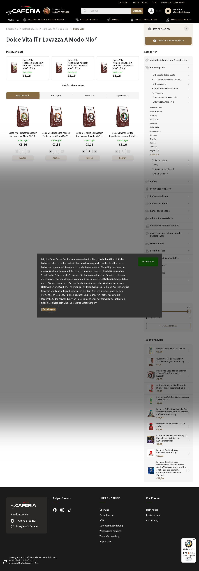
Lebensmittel (157, 243)
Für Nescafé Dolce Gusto (163, 75)
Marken (154, 287)
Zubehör (154, 280)
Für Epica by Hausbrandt (163, 169)
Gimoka (153, 135)
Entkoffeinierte (156, 107)
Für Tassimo (157, 93)
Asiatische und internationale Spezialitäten (165, 234)
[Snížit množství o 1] (17, 151)
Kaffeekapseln (157, 67)
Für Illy (155, 164)
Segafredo (154, 150)
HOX (35, 563)
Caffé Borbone (156, 111)
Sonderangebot (158, 265)
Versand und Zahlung (110, 531)
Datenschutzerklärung (173, 2)
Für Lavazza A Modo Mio (163, 101)
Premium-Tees (157, 250)
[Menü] (194, 540)
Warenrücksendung (110, 536)
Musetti (153, 139)
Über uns (123, 2)
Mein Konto (152, 510)
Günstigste (56, 95)
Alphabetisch (122, 95)
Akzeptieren (148, 261)
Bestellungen (140, 2)
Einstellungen (48, 309)
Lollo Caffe (154, 127)
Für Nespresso (159, 84)
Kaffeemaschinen (159, 196)
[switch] (189, 559)
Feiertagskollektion (160, 188)
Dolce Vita (154, 154)
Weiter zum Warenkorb (171, 40)
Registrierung (153, 515)
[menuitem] (47, 19)
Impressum (105, 541)
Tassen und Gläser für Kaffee (164, 258)
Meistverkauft (23, 95)
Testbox (153, 146)
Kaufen (22, 158)
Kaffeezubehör (157, 273)
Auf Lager (170, 317)
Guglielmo (154, 119)
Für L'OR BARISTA (160, 173)
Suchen (137, 10)
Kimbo (153, 142)
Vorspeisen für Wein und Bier (164, 225)
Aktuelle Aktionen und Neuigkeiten (168, 60)
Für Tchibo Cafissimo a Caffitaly (167, 79)
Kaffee (153, 181)
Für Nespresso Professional (165, 88)
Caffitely (153, 115)
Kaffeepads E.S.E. (159, 203)
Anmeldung (152, 520)
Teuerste (89, 95)
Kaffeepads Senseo (160, 211)
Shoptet (18, 560)
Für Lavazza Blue (160, 160)
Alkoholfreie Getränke (161, 218)
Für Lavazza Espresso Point (165, 97)
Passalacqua (155, 131)
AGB (154, 2)
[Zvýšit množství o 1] (29, 151)
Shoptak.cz (32, 560)
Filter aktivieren (168, 325)
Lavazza (153, 123)
